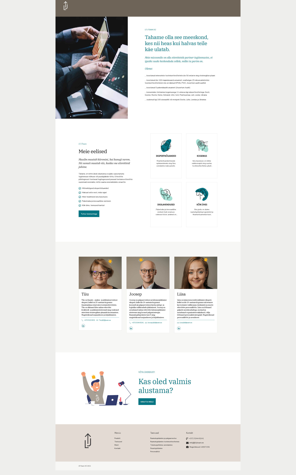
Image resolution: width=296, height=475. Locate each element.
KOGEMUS (202, 156)
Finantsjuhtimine (156, 448)
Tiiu (85, 294)
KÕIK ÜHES (202, 205)
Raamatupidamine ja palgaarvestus (163, 438)
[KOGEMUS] (202, 145)
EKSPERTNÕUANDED (166, 156)
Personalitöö (155, 451)
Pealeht (117, 438)
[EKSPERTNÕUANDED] (166, 145)
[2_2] (147, 273)
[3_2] (195, 273)
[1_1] (100, 273)
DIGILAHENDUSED (166, 205)
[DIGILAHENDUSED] (166, 194)
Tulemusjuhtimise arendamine (161, 445)
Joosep (135, 294)
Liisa (181, 294)
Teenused (118, 441)
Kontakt (117, 448)
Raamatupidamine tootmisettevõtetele (164, 441)
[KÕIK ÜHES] (202, 194)
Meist (116, 445)
